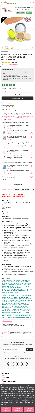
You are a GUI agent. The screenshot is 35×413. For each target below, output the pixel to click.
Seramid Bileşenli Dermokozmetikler (13, 325)
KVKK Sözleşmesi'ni (9, 353)
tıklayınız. (9, 119)
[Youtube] (7, 365)
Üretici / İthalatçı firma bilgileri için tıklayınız (15, 91)
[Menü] (1, 2)
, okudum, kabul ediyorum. (16, 353)
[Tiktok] (22, 365)
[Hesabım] (30, 2)
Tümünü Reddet (17, 409)
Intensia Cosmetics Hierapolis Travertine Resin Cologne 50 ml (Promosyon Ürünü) (18, 116)
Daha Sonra (20, 12)
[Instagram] (27, 365)
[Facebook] (17, 365)
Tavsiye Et (13, 103)
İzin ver (29, 12)
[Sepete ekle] (31, 127)
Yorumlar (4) (16, 62)
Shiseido (4, 52)
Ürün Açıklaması (7, 189)
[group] (17, 28)
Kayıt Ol (29, 349)
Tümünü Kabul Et (29, 409)
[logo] (10, 2)
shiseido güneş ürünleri (10, 324)
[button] (3, 29)
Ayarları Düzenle (6, 409)
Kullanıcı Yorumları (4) (22, 189)
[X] (12, 365)
